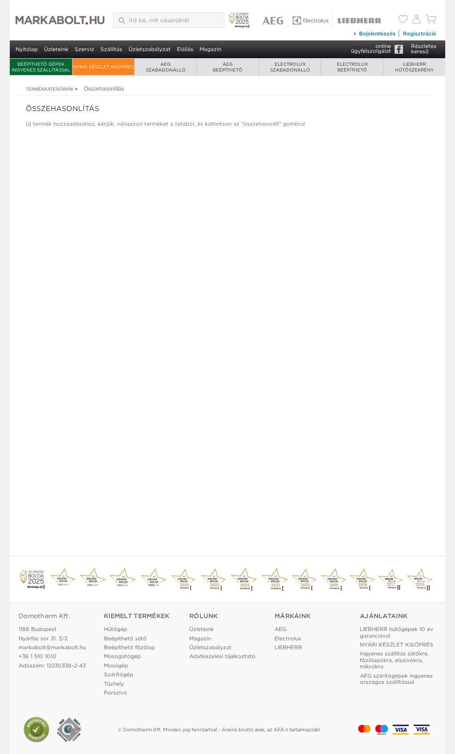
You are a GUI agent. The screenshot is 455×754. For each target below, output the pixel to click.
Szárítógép (118, 674)
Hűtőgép (115, 629)
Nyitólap (27, 49)
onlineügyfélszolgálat (371, 48)
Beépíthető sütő (125, 638)
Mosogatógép (122, 656)
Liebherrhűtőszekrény (414, 66)
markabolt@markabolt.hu (52, 647)
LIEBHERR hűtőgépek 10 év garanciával (396, 632)
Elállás (185, 49)
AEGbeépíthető (228, 66)
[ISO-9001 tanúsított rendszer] (69, 729)
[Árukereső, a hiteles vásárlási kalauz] (36, 729)
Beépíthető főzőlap (129, 647)
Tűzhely (114, 683)
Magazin (210, 49)
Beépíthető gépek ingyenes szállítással (41, 66)
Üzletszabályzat (149, 49)
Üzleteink (56, 49)
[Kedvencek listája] (403, 20)
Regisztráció (419, 33)
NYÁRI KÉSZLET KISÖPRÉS (103, 66)
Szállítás (111, 49)
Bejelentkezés (377, 33)
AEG (280, 629)
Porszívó (115, 692)
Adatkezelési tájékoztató (222, 656)
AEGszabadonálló (166, 66)
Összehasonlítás (104, 89)
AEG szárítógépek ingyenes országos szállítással (396, 678)
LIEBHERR (288, 647)
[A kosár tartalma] (430, 21)
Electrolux (288, 638)
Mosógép (116, 665)
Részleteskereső (423, 49)
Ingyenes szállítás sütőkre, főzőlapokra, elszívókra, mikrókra (394, 660)
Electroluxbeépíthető (352, 66)
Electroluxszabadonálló (290, 66)
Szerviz (84, 49)
